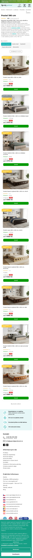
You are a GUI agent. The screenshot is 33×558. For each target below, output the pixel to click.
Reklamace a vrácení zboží (10, 460)
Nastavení (16, 549)
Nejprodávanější (6, 47)
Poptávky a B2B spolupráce (10, 479)
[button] (18, 18)
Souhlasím (15, 554)
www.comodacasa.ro (12, 508)
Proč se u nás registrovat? (10, 481)
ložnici (14, 33)
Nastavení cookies (21, 538)
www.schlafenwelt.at (12, 513)
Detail (16, 89)
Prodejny (5, 452)
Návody (5, 485)
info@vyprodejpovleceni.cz (14, 441)
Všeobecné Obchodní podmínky (12, 464)
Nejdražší (22, 44)
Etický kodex (6, 468)
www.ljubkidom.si (11, 499)
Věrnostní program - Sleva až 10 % (12, 483)
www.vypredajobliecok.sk (13, 497)
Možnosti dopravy (8, 456)
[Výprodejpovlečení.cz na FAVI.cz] (10, 518)
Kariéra (5, 477)
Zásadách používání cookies (9, 545)
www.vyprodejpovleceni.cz (13, 495)
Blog (4, 489)
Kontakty (5, 462)
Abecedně (16, 47)
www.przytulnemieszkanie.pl (14, 504)
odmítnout (16, 542)
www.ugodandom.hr (11, 502)
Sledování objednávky (9, 454)
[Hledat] (19, 4)
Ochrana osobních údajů (9, 466)
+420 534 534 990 (11, 437)
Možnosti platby (7, 458)
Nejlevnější (15, 44)
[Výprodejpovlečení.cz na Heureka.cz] (5, 518)
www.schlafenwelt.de (12, 511)
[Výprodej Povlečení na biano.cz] (16, 518)
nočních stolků (15, 28)
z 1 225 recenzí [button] (13, 18)
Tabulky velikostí (7, 487)
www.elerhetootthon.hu (12, 506)
